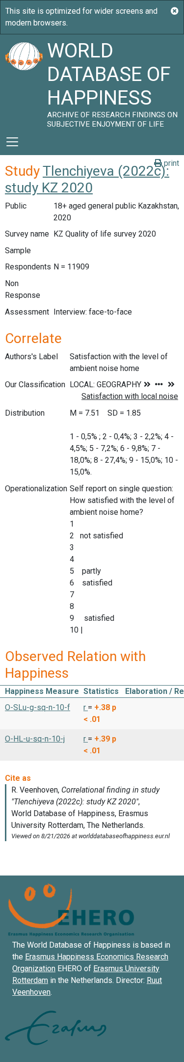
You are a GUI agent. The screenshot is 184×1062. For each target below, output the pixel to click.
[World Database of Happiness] (23, 81)
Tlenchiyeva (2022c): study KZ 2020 (87, 179)
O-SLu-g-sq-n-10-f (37, 707)
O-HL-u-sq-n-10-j (35, 738)
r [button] (85, 707)
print (170, 163)
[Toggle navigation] (12, 142)
